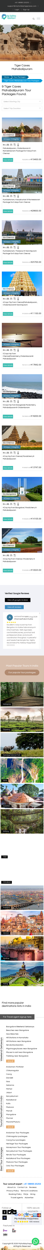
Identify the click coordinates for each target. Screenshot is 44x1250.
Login (17, 10)
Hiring (32, 1194)
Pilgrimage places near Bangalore (21, 1049)
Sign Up (26, 10)
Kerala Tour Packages (16, 1155)
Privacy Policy (12, 1191)
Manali (9, 1111)
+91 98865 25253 (22, 2)
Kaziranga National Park (22, 745)
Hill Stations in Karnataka (17, 1038)
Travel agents (17, 1198)
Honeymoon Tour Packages (18, 1147)
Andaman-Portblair (15, 1067)
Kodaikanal (11, 1100)
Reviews (33, 1187)
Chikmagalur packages (16, 1136)
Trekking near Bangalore (17, 1056)
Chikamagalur (12, 1070)
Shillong (22, 821)
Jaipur (9, 1092)
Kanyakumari (12, 1096)
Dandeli (9, 1078)
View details (8, 160)
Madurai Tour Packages (17, 1162)
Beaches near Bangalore (17, 1030)
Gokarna (10, 1085)
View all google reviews (17, 600)
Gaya (22, 847)
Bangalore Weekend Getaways (20, 1027)
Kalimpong (22, 694)
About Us (11, 1187)
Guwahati (22, 796)
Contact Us (22, 1187)
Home (6, 77)
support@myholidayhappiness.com (22, 6)
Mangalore (11, 1114)
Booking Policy (15, 1194)
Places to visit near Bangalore (19, 1052)
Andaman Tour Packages (17, 1133)
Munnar (9, 1118)
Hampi (9, 1089)
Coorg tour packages (15, 1140)
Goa (8, 1081)
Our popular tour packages (22, 672)
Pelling (22, 974)
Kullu (8, 1103)
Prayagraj (22, 898)
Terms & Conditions (29, 1191)
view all (10, 1061)
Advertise (29, 1198)
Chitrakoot (22, 872)
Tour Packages (20, 77)
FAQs (25, 1194)
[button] (28, 19)
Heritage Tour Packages (17, 1144)
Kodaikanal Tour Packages (18, 1158)
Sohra (22, 771)
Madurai (10, 1107)
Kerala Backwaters (14, 1045)
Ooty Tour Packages (15, 1166)
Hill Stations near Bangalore (18, 1041)
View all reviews (14, 607)
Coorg (9, 1074)
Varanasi (22, 923)
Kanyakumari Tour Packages (19, 1151)
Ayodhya (22, 948)
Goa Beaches (12, 1034)
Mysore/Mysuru (13, 1122)
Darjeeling (22, 720)
